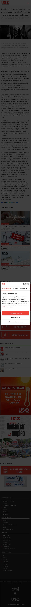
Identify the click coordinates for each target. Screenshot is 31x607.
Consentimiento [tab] (6, 288)
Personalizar (14, 317)
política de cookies (7, 306)
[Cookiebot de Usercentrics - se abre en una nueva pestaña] (22, 284)
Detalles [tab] (15, 288)
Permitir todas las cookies (15, 313)
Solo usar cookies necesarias (15, 322)
